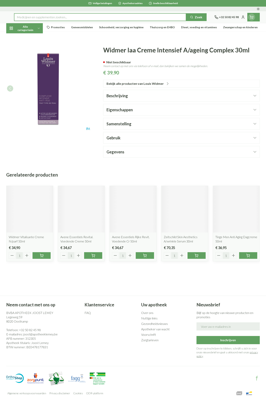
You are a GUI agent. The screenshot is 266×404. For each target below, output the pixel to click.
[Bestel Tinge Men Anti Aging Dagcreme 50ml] (248, 255)
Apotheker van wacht (155, 329)
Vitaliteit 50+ (31, 90)
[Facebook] (257, 378)
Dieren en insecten (31, 122)
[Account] (243, 17)
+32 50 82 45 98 (30, 330)
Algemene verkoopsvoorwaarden (26, 393)
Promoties (17, 37)
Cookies (78, 393)
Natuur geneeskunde (31, 100)
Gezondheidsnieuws (154, 323)
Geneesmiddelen (31, 132)
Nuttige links (149, 318)
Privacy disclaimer (59, 393)
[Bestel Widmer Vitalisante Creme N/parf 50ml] (42, 255)
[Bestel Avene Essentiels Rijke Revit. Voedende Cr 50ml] (145, 255)
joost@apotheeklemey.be (40, 334)
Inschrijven (228, 340)
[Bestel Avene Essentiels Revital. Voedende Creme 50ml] (93, 255)
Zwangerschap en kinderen (31, 77)
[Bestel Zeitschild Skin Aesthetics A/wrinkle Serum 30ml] (197, 255)
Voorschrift (148, 334)
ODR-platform (94, 393)
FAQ (88, 313)
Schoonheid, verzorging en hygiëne (31, 49)
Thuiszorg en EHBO (31, 111)
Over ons (147, 313)
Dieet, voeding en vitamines (31, 63)
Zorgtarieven (150, 340)
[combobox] (100, 17)
